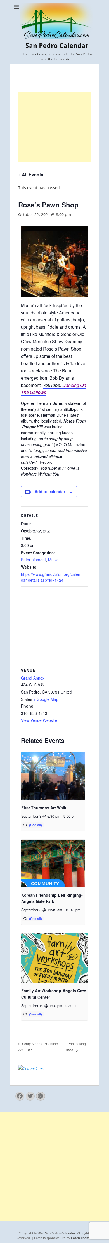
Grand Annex (32, 678)
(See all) (35, 824)
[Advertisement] (54, 127)
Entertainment (33, 559)
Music (53, 559)
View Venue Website (39, 720)
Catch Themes (82, 1238)
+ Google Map (45, 699)
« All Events (30, 174)
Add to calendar (50, 491)
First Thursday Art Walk (43, 807)
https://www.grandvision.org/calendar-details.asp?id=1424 (50, 577)
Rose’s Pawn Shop (62, 348)
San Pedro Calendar (56, 46)
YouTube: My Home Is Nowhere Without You (50, 471)
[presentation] (53, 776)
